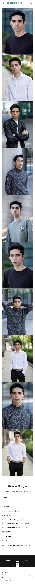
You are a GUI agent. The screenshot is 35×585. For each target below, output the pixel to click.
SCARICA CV (6, 549)
